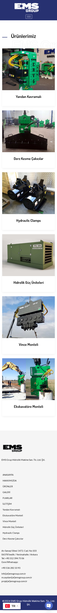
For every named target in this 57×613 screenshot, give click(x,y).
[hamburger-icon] (29, 17)
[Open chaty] (49, 605)
